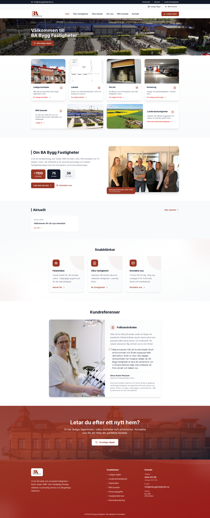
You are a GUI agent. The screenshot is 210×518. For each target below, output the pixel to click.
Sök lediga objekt (44, 43)
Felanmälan (146, 2)
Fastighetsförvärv (116, 496)
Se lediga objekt (107, 442)
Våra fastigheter (80, 14)
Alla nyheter (170, 210)
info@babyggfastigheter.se (157, 487)
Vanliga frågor (155, 7)
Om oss (110, 14)
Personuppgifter (115, 492)
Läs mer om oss (41, 185)
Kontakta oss (65, 185)
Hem (67, 14)
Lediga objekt (114, 474)
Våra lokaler (97, 14)
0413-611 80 (150, 477)
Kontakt (135, 14)
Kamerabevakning (116, 500)
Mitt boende (172, 7)
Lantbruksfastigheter (117, 479)
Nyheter (157, 2)
